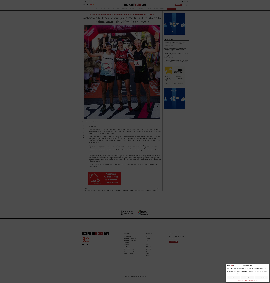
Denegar (247, 277)
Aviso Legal (256, 280)
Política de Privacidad (249, 280)
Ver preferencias (261, 277)
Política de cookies (240, 280)
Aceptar (233, 277)
